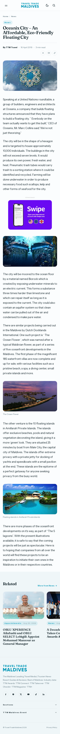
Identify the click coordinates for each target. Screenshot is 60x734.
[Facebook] (5, 694)
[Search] (54, 5)
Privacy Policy (51, 727)
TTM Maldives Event (15, 712)
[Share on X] (42, 53)
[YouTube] (28, 694)
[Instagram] (13, 694)
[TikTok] (36, 694)
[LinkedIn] (43, 694)
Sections (8, 705)
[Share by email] (48, 53)
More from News (46, 585)
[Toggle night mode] (47, 5)
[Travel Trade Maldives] (15, 668)
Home (5, 16)
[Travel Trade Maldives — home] (30, 5)
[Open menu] (6, 5)
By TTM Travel (10, 47)
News (13, 16)
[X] (21, 694)
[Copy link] (54, 53)
